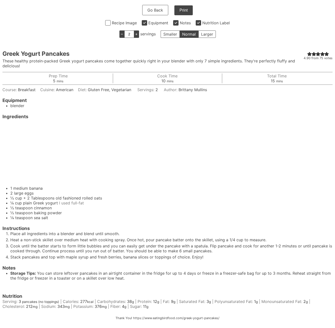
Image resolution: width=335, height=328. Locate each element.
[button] (309, 53)
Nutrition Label (216, 22)
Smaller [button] (170, 34)
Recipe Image (124, 22)
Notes (185, 22)
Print (184, 10)
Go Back (155, 10)
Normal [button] (189, 34)
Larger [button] (207, 34)
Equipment (158, 22)
